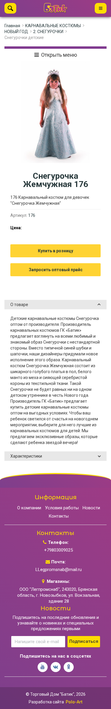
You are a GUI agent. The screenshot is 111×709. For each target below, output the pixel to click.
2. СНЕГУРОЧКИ (48, 31)
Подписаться (83, 641)
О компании (29, 507)
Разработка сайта (46, 702)
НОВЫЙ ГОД (16, 31)
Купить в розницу (55, 250)
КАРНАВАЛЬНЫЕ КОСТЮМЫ (53, 25)
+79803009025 (58, 550)
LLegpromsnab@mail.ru (59, 569)
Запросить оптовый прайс (56, 269)
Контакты (59, 516)
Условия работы (62, 507)
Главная (12, 25)
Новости (91, 507)
